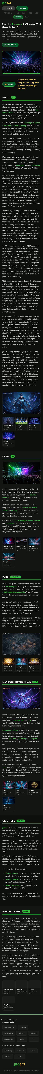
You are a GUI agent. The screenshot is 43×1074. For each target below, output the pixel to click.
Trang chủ (8, 13)
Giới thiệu (18, 17)
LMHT (37, 13)
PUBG (30, 13)
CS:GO (24, 13)
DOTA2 (17, 13)
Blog (27, 17)
